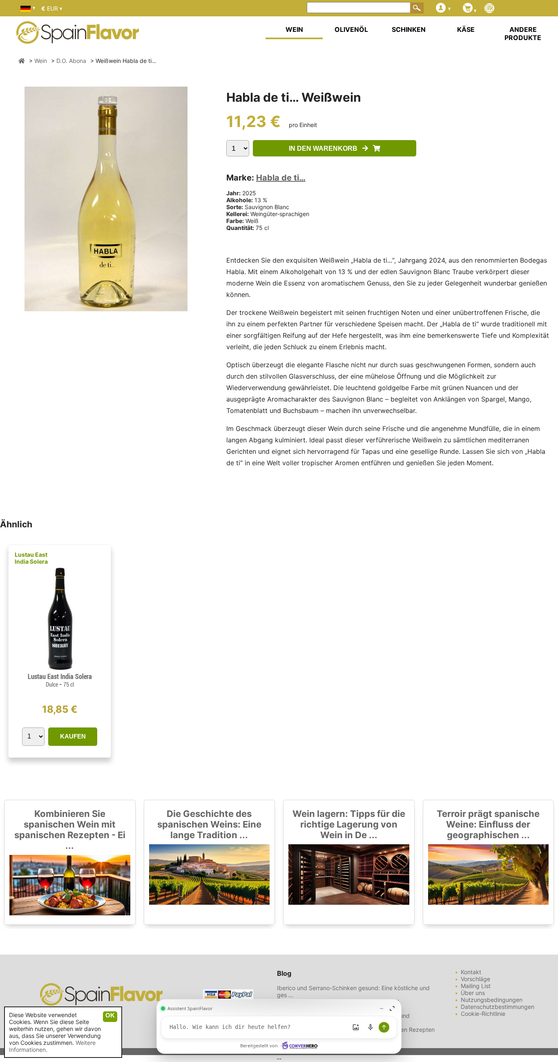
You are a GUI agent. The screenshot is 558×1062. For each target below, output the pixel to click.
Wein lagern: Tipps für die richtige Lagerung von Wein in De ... (348, 824)
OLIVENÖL (351, 29)
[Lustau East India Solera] (59, 669)
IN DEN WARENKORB (325, 148)
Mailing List (476, 985)
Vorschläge (475, 978)
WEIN (294, 29)
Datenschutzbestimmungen (497, 1006)
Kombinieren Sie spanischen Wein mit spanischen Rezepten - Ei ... (69, 829)
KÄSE (466, 29)
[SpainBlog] (489, 8)
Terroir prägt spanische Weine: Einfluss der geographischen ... (488, 824)
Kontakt (471, 971)
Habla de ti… (281, 178)
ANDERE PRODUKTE (522, 33)
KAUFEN (73, 736)
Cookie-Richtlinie (483, 1013)
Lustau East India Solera (31, 558)
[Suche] (417, 7)
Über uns (473, 992)
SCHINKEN (409, 29)
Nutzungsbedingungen (491, 999)
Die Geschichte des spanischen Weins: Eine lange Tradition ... (209, 824)
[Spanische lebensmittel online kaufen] (77, 38)
